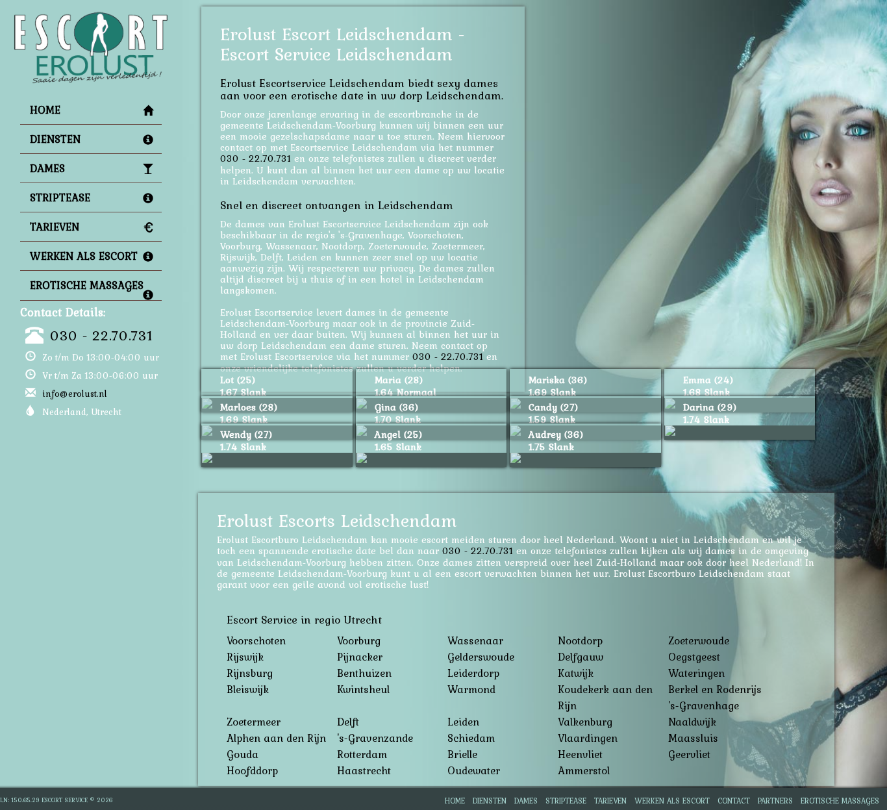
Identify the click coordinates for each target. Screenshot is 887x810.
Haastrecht (364, 770)
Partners (775, 800)
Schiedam (471, 738)
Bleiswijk (248, 689)
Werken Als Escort (84, 256)
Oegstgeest (694, 656)
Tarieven (54, 226)
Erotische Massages (87, 285)
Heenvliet (580, 754)
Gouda (242, 754)
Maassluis (693, 738)
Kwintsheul (363, 689)
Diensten (55, 139)
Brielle (462, 754)
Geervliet (689, 754)
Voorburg (359, 640)
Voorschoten (256, 640)
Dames (47, 168)
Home (45, 110)
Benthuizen (364, 673)
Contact (734, 800)
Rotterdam (362, 754)
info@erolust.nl (74, 393)
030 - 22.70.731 (101, 335)
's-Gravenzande (375, 738)
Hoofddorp (252, 770)
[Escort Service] (91, 17)
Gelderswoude (480, 656)
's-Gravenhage (703, 705)
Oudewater (473, 770)
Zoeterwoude (698, 640)
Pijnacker (359, 656)
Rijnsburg (250, 673)
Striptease (60, 197)
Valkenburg (585, 721)
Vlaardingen (588, 738)
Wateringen (696, 673)
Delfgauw (580, 656)
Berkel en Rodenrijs (715, 689)
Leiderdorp (473, 673)
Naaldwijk (692, 721)
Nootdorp (580, 640)
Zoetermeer (254, 721)
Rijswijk (245, 656)
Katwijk (575, 673)
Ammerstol (584, 770)
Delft (348, 721)
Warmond (471, 689)
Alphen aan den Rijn (276, 738)
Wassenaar (475, 640)
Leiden (463, 721)
